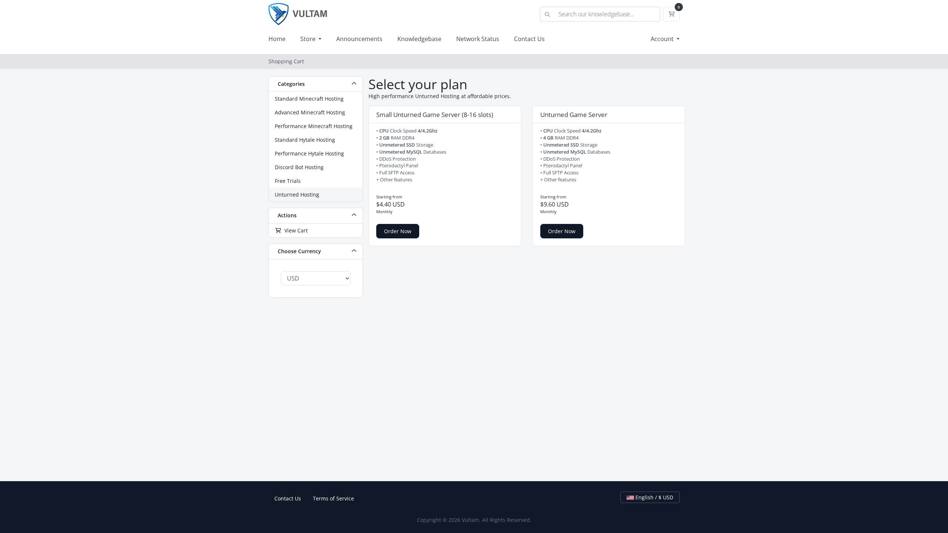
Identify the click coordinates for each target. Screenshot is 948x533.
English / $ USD (653, 497)
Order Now (397, 231)
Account (663, 39)
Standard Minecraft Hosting (309, 98)
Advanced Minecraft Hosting (310, 112)
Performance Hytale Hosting (309, 153)
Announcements (359, 39)
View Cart (294, 230)
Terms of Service (333, 498)
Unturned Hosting (297, 194)
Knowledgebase (419, 39)
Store (308, 39)
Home (277, 39)
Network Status (477, 39)
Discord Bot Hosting (299, 167)
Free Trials (288, 180)
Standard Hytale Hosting (305, 139)
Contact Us (529, 39)
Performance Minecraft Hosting (314, 126)
